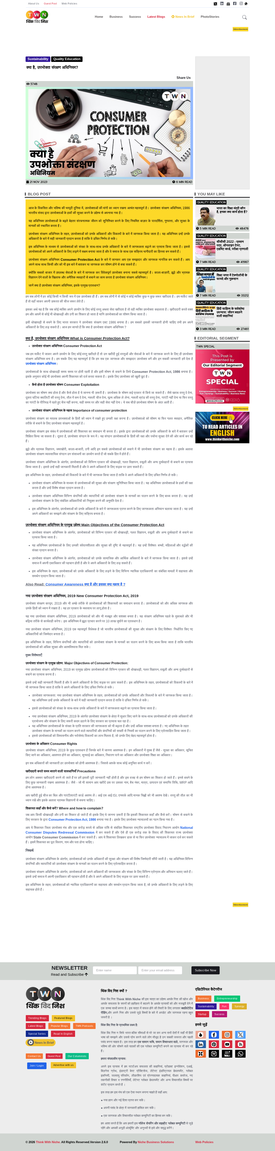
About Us (33, 3)
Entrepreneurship (227, 998)
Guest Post (50, 3)
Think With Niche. (48, 1142)
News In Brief (44, 1042)
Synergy (239, 1006)
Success (135, 16)
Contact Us (34, 1056)
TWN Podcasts (84, 1026)
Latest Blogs (156, 16)
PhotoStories (210, 16)
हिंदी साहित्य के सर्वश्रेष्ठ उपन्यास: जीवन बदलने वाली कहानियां (230, 312)
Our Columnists (77, 1056)
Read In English (63, 1033)
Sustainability (38, 59)
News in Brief (184, 16)
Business (116, 16)
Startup (202, 1014)
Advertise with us (63, 1065)
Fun (224, 1006)
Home (99, 16)
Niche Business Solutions (156, 1142)
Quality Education (67, 59)
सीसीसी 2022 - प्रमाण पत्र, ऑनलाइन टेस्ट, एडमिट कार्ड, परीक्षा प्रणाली (232, 245)
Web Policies (69, 3)
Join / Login (37, 1065)
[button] (244, 17)
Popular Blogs (59, 1026)
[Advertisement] (143, 38)
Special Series (36, 1033)
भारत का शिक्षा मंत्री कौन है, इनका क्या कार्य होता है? (232, 210)
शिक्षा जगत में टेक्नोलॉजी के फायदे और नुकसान (232, 276)
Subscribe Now (205, 970)
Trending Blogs (37, 1018)
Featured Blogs (63, 1018)
